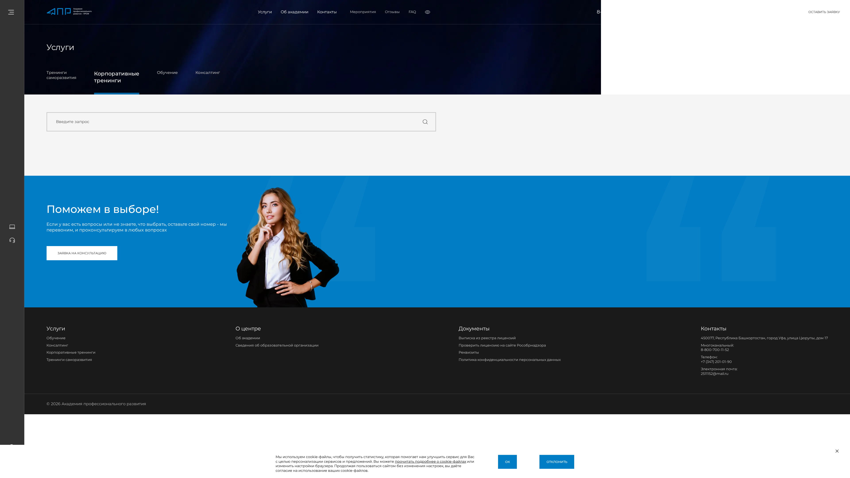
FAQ (412, 12)
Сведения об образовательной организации (277, 345)
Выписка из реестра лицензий (487, 338)
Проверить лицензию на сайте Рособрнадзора (502, 345)
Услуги (265, 12)
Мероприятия (363, 12)
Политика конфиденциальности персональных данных (510, 360)
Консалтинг (207, 72)
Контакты (327, 12)
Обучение (167, 72)
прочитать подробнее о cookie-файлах (430, 461)
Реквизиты (469, 352)
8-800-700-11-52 (616, 12)
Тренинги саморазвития (61, 75)
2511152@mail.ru (714, 374)
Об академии (294, 12)
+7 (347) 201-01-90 (716, 362)
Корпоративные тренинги (116, 77)
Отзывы (392, 12)
